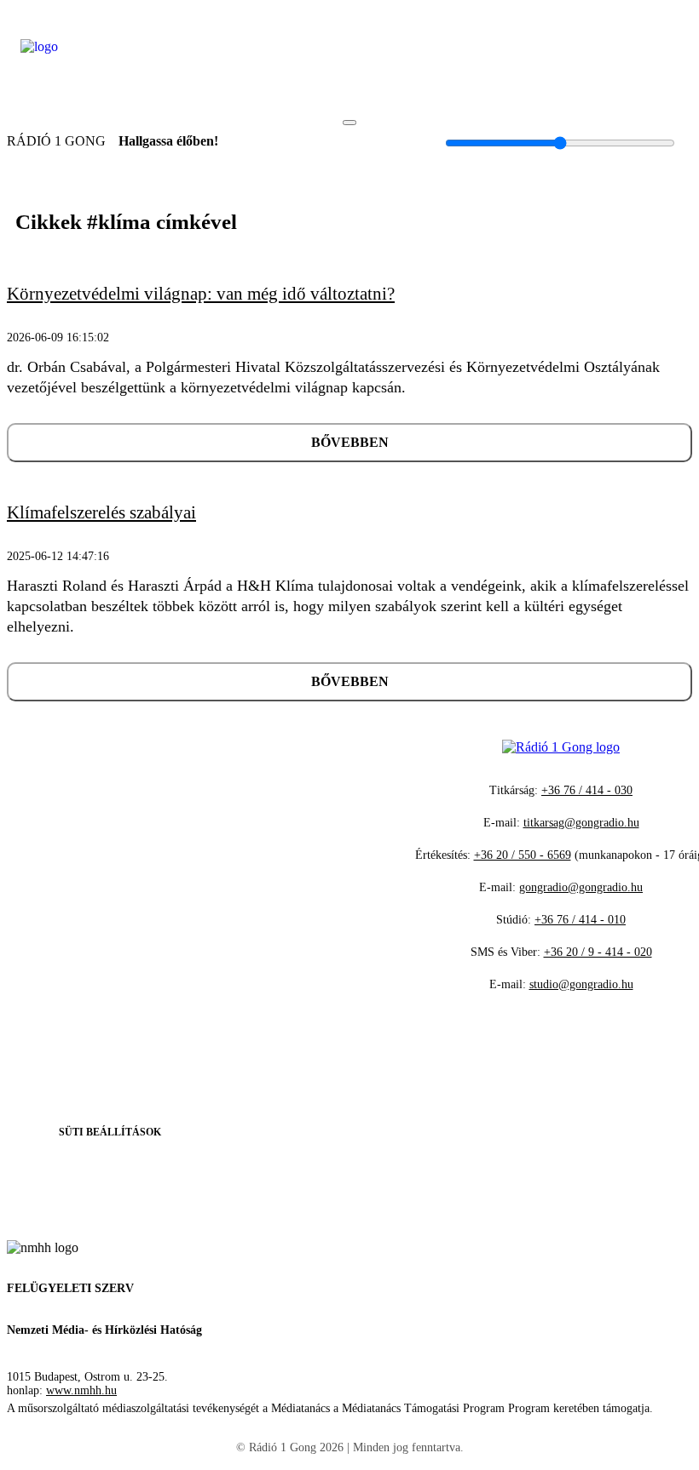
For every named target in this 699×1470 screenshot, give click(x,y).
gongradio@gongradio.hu (581, 887)
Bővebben (350, 442)
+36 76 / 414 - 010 (580, 919)
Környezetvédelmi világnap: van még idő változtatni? (201, 293)
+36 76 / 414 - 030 (587, 790)
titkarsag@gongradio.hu (581, 822)
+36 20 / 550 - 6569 (522, 855)
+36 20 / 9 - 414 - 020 (598, 952)
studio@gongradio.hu (581, 984)
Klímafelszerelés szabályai (101, 512)
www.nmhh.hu (81, 1390)
